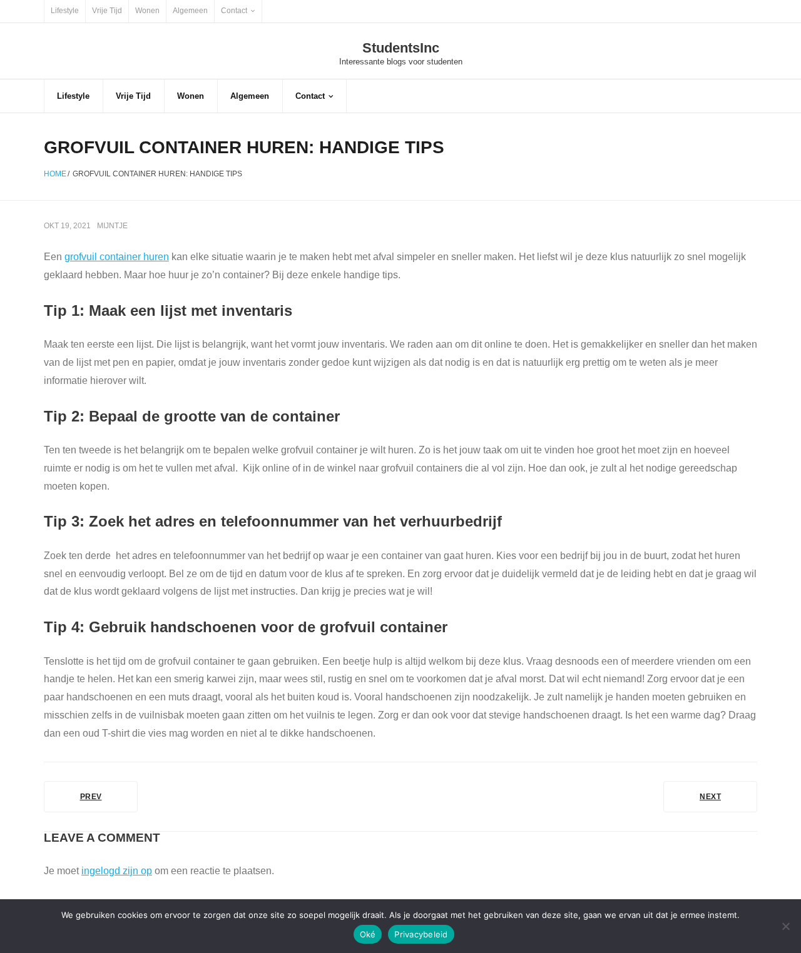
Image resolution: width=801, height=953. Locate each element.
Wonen (147, 10)
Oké (368, 934)
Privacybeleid (420, 934)
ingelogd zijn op (116, 870)
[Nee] (785, 926)
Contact (234, 10)
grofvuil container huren (116, 256)
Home (55, 173)
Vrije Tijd (107, 10)
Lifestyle (65, 10)
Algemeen (190, 10)
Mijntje (112, 225)
